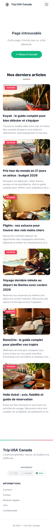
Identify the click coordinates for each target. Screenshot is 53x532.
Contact (7, 495)
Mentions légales (11, 500)
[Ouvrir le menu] (46, 4)
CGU (5, 505)
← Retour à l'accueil (26, 54)
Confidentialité (10, 510)
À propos (7, 489)
